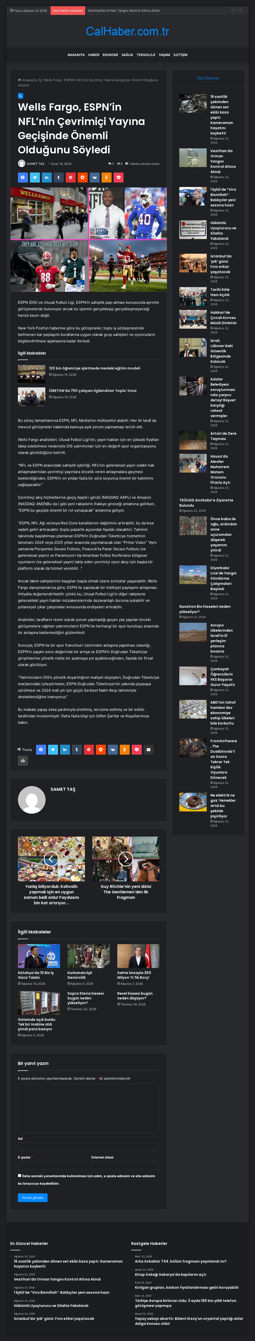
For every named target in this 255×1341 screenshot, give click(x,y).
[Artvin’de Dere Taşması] (193, 440)
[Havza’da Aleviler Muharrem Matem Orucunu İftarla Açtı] (193, 463)
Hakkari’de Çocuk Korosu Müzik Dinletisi (223, 317)
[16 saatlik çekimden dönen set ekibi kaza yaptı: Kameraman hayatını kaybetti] (193, 103)
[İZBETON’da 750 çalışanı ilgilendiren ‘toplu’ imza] (31, 396)
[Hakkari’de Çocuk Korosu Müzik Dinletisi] (193, 319)
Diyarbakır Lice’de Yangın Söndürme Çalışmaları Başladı (223, 578)
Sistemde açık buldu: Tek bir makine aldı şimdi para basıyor (37, 1024)
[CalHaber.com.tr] (127, 31)
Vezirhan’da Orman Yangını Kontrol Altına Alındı (223, 161)
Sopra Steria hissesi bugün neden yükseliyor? (85, 998)
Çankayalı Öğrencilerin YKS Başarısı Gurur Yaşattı (222, 677)
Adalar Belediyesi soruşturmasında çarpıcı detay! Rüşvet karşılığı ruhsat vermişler (223, 397)
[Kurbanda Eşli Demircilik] (88, 956)
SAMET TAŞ (35, 164)
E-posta (25, 1157)
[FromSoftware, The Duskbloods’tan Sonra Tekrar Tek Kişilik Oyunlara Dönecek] (193, 747)
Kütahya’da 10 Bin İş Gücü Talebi (36, 975)
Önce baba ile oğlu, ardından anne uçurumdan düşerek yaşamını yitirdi (223, 534)
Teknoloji (146, 55)
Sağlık (127, 55)
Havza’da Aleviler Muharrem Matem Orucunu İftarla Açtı (220, 469)
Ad (21, 1139)
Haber (93, 55)
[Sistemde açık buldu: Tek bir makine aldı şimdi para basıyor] (39, 1003)
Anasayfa (76, 55)
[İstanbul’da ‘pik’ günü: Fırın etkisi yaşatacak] (193, 263)
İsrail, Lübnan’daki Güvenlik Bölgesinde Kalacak (221, 351)
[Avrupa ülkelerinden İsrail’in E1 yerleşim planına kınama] (193, 632)
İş (40, 80)
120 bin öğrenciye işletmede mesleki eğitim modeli (94, 368)
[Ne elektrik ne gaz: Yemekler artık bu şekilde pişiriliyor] (193, 802)
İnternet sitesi (102, 1157)
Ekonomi (110, 55)
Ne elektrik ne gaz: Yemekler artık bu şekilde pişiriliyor (223, 806)
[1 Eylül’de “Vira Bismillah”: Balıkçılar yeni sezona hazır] (193, 196)
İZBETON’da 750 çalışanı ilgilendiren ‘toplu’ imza (92, 390)
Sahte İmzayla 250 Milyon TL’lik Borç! (134, 975)
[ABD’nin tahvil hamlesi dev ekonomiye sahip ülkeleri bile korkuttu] (193, 709)
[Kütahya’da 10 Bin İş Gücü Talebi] (39, 956)
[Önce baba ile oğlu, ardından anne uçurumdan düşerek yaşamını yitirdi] (193, 525)
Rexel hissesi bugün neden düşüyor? (135, 996)
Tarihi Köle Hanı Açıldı (220, 292)
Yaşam (164, 55)
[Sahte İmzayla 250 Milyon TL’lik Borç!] (138, 956)
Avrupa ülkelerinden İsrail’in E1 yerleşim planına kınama (221, 638)
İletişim (181, 55)
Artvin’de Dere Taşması (223, 436)
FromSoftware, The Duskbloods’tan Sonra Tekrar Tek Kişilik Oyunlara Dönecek (223, 759)
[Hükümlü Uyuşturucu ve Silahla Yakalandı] (193, 229)
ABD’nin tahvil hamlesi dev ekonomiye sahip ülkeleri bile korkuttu (223, 713)
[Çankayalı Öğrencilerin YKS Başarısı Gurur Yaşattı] (193, 676)
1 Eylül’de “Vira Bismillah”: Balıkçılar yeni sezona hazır (128, 10)
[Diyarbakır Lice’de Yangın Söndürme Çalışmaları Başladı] (193, 574)
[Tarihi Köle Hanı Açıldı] (193, 296)
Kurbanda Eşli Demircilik (79, 975)
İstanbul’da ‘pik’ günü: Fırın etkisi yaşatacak (221, 264)
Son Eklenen (208, 78)
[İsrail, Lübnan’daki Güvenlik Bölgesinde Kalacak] (193, 347)
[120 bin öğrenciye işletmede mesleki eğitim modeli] (31, 374)
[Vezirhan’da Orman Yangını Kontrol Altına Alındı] (193, 157)
